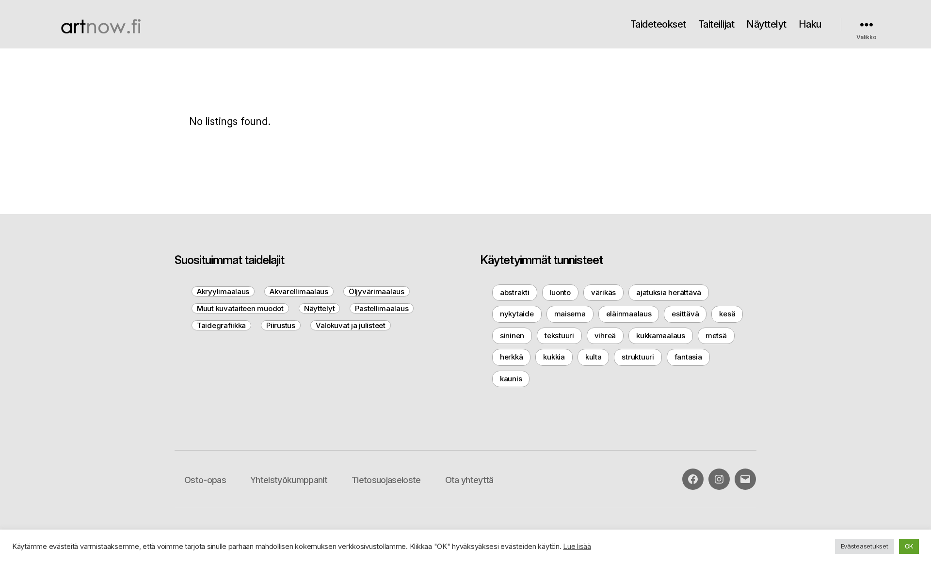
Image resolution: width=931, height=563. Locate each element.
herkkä (511, 356)
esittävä (685, 313)
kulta (593, 356)
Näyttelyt (766, 24)
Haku (810, 24)
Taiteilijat (716, 24)
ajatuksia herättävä (668, 292)
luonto (560, 292)
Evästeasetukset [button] (864, 546)
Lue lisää (577, 546)
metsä (716, 335)
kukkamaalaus (660, 335)
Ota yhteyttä (469, 480)
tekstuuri (559, 335)
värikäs (603, 292)
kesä (727, 313)
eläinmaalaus (629, 313)
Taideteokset (658, 24)
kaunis (511, 378)
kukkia (553, 356)
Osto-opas (205, 480)
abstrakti (515, 292)
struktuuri (638, 356)
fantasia (688, 356)
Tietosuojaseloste (386, 480)
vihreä (605, 335)
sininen (512, 335)
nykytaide (517, 313)
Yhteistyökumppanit (288, 480)
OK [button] (909, 546)
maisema (570, 313)
